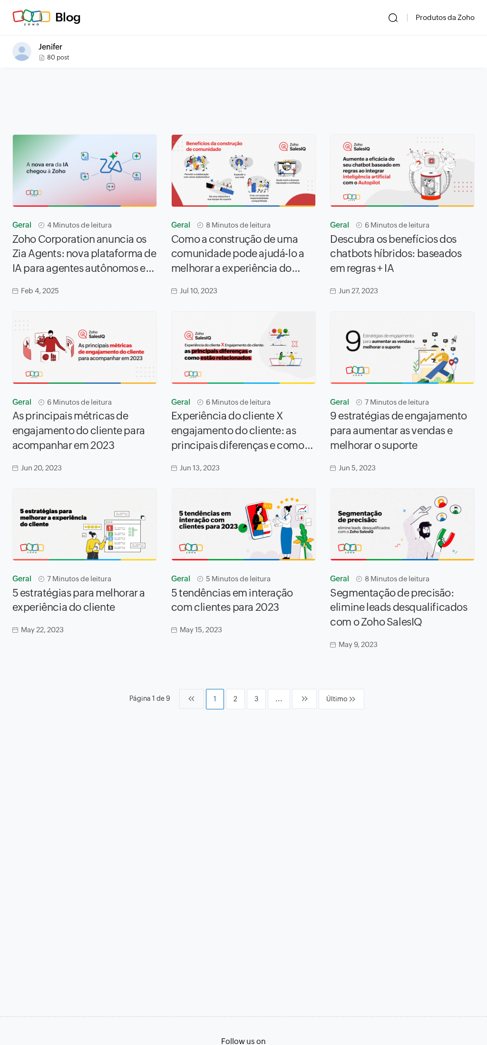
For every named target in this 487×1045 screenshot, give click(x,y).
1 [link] (215, 699)
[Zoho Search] (393, 17)
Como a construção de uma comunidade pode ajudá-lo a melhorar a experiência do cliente (237, 254)
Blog (68, 17)
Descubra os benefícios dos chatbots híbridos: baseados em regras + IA (395, 254)
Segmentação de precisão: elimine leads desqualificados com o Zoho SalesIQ (398, 607)
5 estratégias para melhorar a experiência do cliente (78, 600)
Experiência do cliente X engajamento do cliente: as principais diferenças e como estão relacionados (237, 431)
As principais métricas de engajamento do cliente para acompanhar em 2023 (78, 430)
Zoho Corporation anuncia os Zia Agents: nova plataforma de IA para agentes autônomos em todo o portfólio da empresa (84, 254)
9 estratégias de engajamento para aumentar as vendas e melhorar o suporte (398, 430)
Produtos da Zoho (445, 17)
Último (336, 699)
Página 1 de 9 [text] (149, 698)
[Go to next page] (304, 699)
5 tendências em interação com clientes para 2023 (232, 600)
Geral (21, 224)
